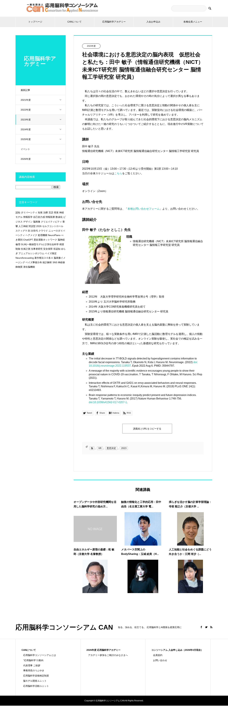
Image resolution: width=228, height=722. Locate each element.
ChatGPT (28, 239)
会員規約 (157, 655)
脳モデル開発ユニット (35, 680)
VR (99, 448)
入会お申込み (153, 21)
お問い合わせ (160, 660)
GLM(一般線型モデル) (32, 244)
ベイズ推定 (51, 253)
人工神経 (23, 226)
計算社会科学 (52, 244)
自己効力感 (39, 217)
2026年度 (26, 159)
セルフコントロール (52, 226)
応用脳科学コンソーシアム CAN (64, 627)
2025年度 (26, 139)
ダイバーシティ (29, 212)
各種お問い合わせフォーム (144, 208)
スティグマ (21, 230)
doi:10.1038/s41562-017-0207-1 (108, 402)
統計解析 (47, 262)
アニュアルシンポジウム (31, 253)
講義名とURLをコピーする (147, 428)
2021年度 (26, 100)
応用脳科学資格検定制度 (36, 675)
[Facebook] (201, 627)
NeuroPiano (54, 235)
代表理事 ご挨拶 (31, 665)
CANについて (74, 21)
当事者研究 (37, 249)
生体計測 (25, 249)
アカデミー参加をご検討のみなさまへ (108, 655)
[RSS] (211, 627)
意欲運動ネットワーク (45, 239)
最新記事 (25, 90)
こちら (118, 173)
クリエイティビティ (51, 221)
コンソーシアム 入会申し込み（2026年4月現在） (177, 650)
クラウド (43, 230)
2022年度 (26, 109)
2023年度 (26, 119)
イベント (25, 149)
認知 (18, 212)
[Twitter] (206, 627)
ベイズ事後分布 (34, 262)
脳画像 (36, 221)
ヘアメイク (31, 235)
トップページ (35, 21)
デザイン (28, 221)
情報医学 (28, 217)
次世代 (34, 230)
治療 (45, 212)
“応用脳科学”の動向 (33, 660)
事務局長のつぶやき (33, 670)
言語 (51, 212)
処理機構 (42, 235)
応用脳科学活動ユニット (36, 686)
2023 (124, 448)
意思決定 (111, 448)
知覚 (40, 212)
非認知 (56, 249)
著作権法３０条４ (43, 258)
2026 (39, 226)
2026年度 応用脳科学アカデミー (103, 650)
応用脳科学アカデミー (114, 21)
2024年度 (26, 129)
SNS (55, 262)
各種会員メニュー (192, 21)
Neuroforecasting (25, 258)
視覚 (56, 212)
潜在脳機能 (29, 267)
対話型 (32, 226)
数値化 (59, 217)
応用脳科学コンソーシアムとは (39, 655)
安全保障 (48, 249)
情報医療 (50, 217)
